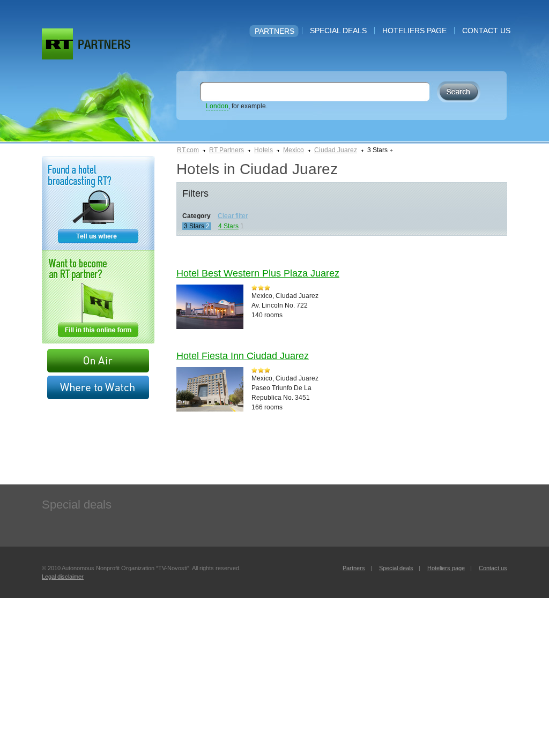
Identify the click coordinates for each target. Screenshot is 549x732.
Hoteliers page (414, 30)
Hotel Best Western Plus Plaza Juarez (257, 273)
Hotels (263, 150)
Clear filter (233, 216)
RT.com (188, 150)
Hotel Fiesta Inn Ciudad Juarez (242, 355)
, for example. (237, 106)
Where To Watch (98, 387)
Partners (274, 31)
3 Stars (194, 226)
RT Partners (226, 150)
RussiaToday (57, 43)
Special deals (338, 30)
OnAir (98, 360)
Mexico (293, 150)
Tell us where (98, 203)
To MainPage (104, 44)
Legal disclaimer (63, 576)
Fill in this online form (98, 296)
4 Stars (228, 226)
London (217, 106)
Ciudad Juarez (335, 150)
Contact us (486, 30)
